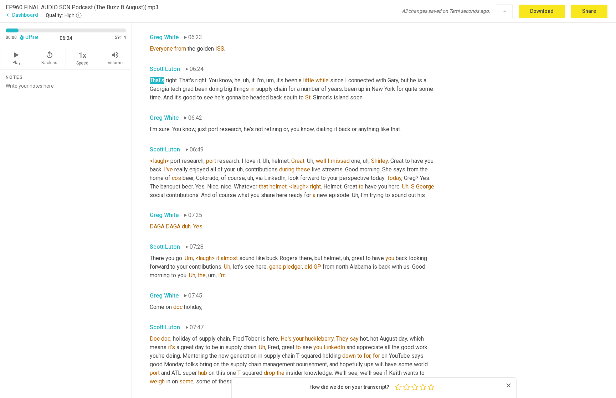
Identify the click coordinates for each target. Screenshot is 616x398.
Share (589, 11)
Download (542, 11)
